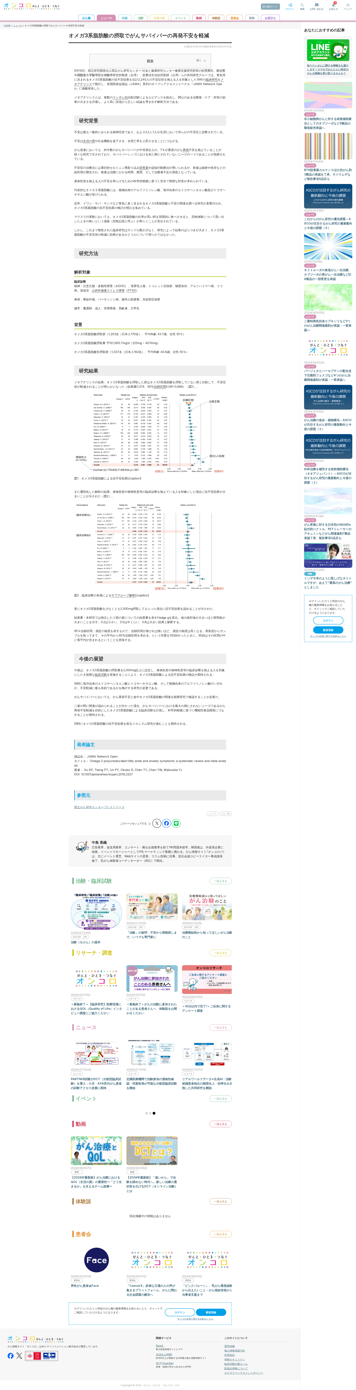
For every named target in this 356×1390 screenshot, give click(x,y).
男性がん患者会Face (85, 1286)
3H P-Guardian (165, 1363)
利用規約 (229, 1355)
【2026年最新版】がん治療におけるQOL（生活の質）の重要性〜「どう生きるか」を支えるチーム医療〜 (96, 1182)
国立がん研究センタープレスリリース (99, 807)
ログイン (180, 1312)
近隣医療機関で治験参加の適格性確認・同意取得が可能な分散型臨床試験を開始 (151, 1083)
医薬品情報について (236, 1368)
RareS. (160, 1345)
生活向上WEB (164, 1354)
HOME (7, 25)
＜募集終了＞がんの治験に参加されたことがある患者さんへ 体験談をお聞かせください (151, 1008)
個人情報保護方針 (234, 1350)
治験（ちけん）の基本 (85, 942)
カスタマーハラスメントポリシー (243, 1372)
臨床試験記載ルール (236, 1363)
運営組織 (229, 1346)
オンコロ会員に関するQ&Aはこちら (195, 1318)
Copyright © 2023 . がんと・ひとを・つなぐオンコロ (150, 1385)
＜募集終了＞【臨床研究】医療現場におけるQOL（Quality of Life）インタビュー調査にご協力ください (96, 1008)
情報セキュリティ (234, 1359)
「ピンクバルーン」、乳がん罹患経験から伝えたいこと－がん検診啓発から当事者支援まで (207, 1290)
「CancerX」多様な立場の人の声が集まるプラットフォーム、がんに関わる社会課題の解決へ (151, 1290)
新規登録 (211, 1312)
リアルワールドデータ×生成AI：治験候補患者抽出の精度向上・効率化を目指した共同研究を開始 (207, 1083)
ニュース (17, 25)
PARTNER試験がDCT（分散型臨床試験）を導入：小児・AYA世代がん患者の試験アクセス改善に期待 (96, 1083)
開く (199, 60)
